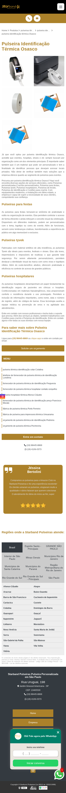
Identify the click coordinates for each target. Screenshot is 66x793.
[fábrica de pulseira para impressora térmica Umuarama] (49, 103)
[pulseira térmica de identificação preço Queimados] (17, 103)
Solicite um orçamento (33, 348)
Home (33, 713)
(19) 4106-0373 (34, 449)
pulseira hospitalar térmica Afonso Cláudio (22, 395)
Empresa (33, 722)
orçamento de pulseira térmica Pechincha (22, 426)
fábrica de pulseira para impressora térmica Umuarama (28, 414)
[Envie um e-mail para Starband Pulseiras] (37, 18)
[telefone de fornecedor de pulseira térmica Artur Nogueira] (17, 135)
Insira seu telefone (36, 747)
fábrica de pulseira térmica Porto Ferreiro (21, 409)
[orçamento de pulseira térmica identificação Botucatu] (49, 71)
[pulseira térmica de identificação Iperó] (17, 71)
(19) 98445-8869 (20, 338)
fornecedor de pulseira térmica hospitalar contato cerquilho (30, 389)
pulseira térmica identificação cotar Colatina (23, 369)
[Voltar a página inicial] (11, 6)
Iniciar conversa (35, 763)
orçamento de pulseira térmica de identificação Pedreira (28, 420)
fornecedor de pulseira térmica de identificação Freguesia (29, 383)
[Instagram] (33, 770)
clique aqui (36, 338)
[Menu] (60, 7)
